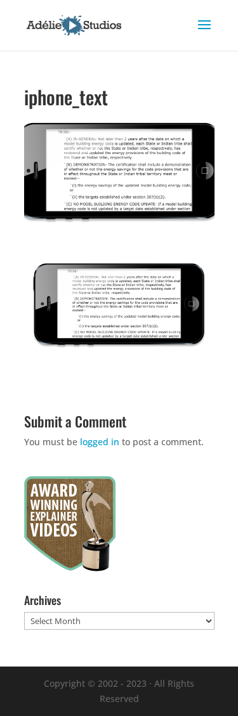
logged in (99, 442)
